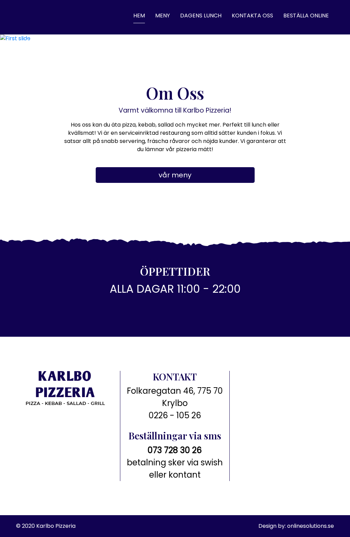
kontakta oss (252, 15)
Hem (139, 15)
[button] (26, 41)
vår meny (175, 175)
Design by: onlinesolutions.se (296, 526)
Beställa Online (306, 15)
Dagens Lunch (200, 15)
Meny (162, 15)
